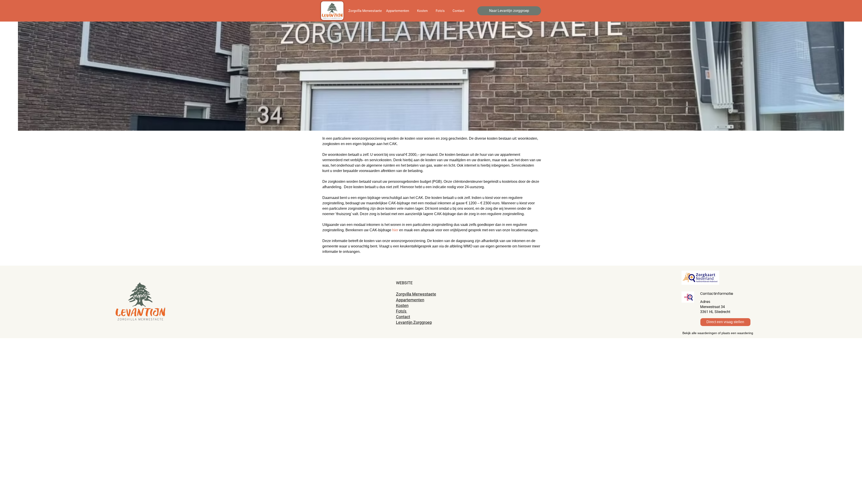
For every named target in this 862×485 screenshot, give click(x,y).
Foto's (401, 311)
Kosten (402, 305)
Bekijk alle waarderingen (699, 333)
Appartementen (410, 300)
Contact (403, 316)
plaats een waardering (737, 333)
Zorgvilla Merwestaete (416, 294)
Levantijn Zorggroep (414, 322)
